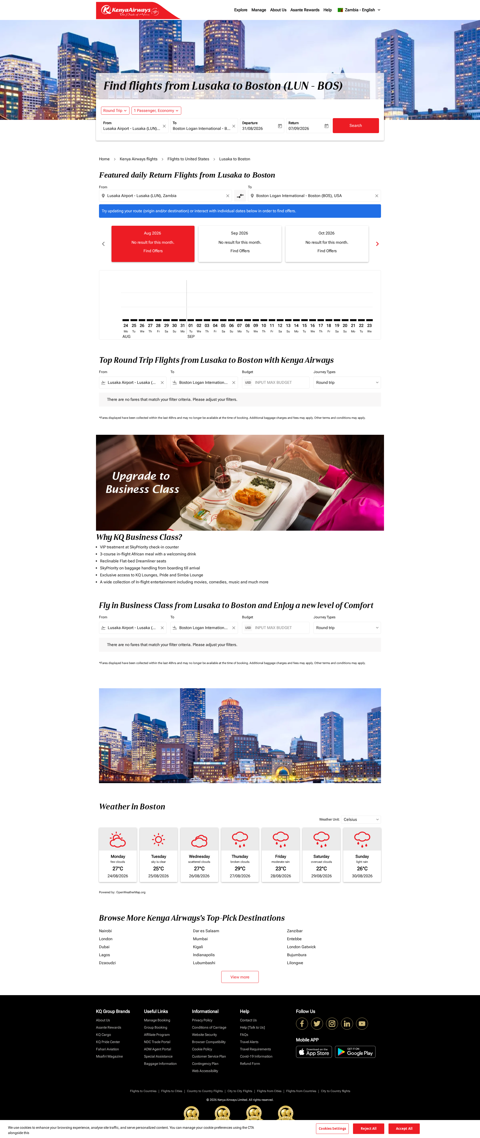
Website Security (204, 1035)
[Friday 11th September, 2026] (272, 320)
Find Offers (153, 250)
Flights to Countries (143, 1091)
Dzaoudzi (107, 962)
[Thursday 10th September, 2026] (263, 320)
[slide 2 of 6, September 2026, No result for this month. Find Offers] (240, 244)
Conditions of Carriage (209, 1027)
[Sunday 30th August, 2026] (174, 320)
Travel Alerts (249, 1042)
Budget (247, 372)
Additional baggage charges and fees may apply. (282, 418)
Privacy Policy (202, 1020)
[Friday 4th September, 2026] (215, 320)
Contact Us (248, 1020)
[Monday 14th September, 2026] (296, 320)
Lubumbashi (204, 962)
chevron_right (377, 243)
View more (240, 977)
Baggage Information (160, 1064)
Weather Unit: (329, 819)
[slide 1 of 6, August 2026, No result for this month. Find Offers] (153, 244)
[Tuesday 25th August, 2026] (133, 320)
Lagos (104, 954)
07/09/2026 (298, 128)
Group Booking (155, 1027)
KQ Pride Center (108, 1042)
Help (328, 9)
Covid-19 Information (256, 1056)
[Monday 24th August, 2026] (125, 320)
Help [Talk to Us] (252, 1027)
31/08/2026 (252, 128)
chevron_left (103, 243)
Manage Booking (157, 1020)
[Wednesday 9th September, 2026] (255, 320)
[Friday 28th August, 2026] (158, 320)
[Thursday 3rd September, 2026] (207, 320)
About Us (278, 9)
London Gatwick (301, 946)
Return (293, 123)
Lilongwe (295, 962)
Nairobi (105, 930)
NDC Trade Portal (157, 1042)
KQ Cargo (103, 1035)
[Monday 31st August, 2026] (182, 320)
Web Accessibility (205, 1071)
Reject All (368, 1128)
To (174, 123)
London (105, 938)
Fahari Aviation (107, 1049)
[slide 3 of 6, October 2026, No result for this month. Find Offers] (327, 244)
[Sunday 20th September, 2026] (345, 320)
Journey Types (325, 372)
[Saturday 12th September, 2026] (280, 320)
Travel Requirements (255, 1049)
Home (104, 159)
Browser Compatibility (209, 1042)
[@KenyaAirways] (317, 1024)
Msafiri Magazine (109, 1056)
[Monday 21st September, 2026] (353, 320)
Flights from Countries (301, 1091)
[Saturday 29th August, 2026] (166, 320)
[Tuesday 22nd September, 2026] (361, 320)
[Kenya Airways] (302, 1024)
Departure (250, 123)
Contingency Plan (205, 1064)
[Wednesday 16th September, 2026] (312, 320)
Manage (259, 9)
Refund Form (250, 1064)
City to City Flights (240, 1091)
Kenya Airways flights (139, 159)
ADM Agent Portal (157, 1049)
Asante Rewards (305, 9)
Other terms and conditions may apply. (340, 418)
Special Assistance (158, 1056)
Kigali (198, 946)
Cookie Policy (202, 1049)
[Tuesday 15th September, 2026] (304, 320)
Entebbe (294, 938)
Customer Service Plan (209, 1056)
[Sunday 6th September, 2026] (231, 320)
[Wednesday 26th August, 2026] (142, 320)
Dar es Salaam (206, 930)
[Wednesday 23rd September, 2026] (369, 320)
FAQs (244, 1035)
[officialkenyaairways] (332, 1024)
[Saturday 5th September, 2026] (223, 320)
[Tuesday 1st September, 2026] (191, 320)
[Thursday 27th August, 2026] (150, 320)
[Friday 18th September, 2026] (329, 320)
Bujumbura (296, 954)
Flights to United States (188, 159)
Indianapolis (204, 954)
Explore (241, 9)
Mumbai (200, 938)
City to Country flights (335, 1091)
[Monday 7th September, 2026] (239, 320)
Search (356, 125)
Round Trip (112, 110)
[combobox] (132, 129)
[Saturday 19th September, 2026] (337, 320)
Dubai (104, 946)
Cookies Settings (332, 1128)
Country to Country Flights (205, 1091)
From (107, 123)
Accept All (404, 1128)
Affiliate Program (157, 1035)
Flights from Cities (269, 1091)
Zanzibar (294, 930)
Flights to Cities (171, 1091)
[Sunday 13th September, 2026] (288, 320)
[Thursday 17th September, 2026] (321, 320)
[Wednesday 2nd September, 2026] (199, 320)
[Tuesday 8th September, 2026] (247, 320)
